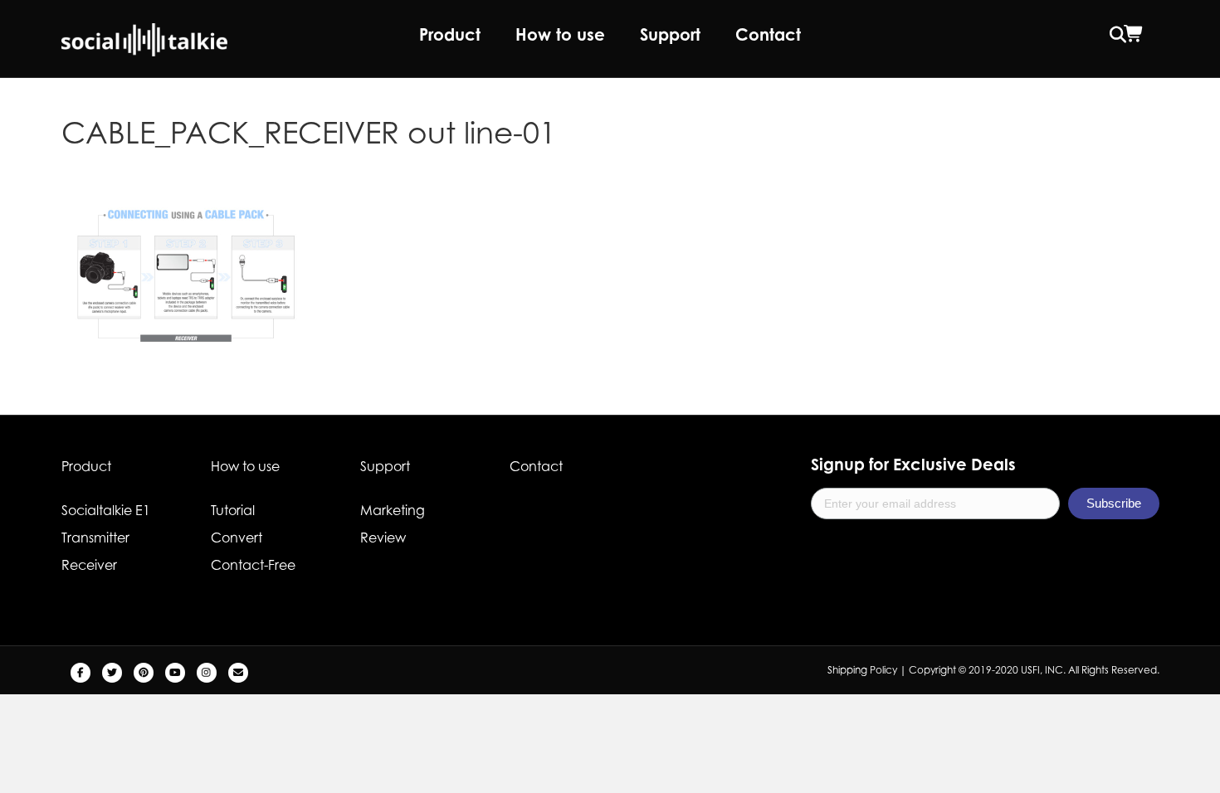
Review (383, 537)
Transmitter (95, 537)
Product (450, 34)
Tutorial (233, 510)
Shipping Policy (862, 670)
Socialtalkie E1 (105, 510)
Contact (768, 34)
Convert (236, 537)
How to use (560, 34)
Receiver (89, 565)
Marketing (392, 510)
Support (670, 34)
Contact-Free (253, 565)
